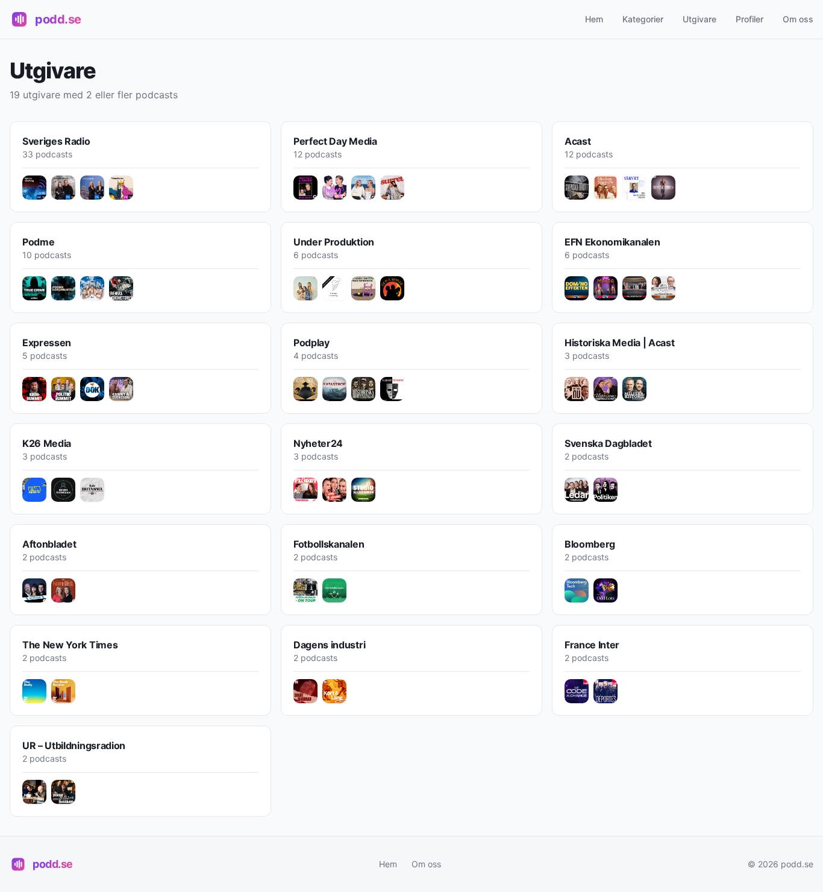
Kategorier (642, 19)
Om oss (798, 19)
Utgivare (699, 19)
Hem (594, 19)
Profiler (749, 19)
